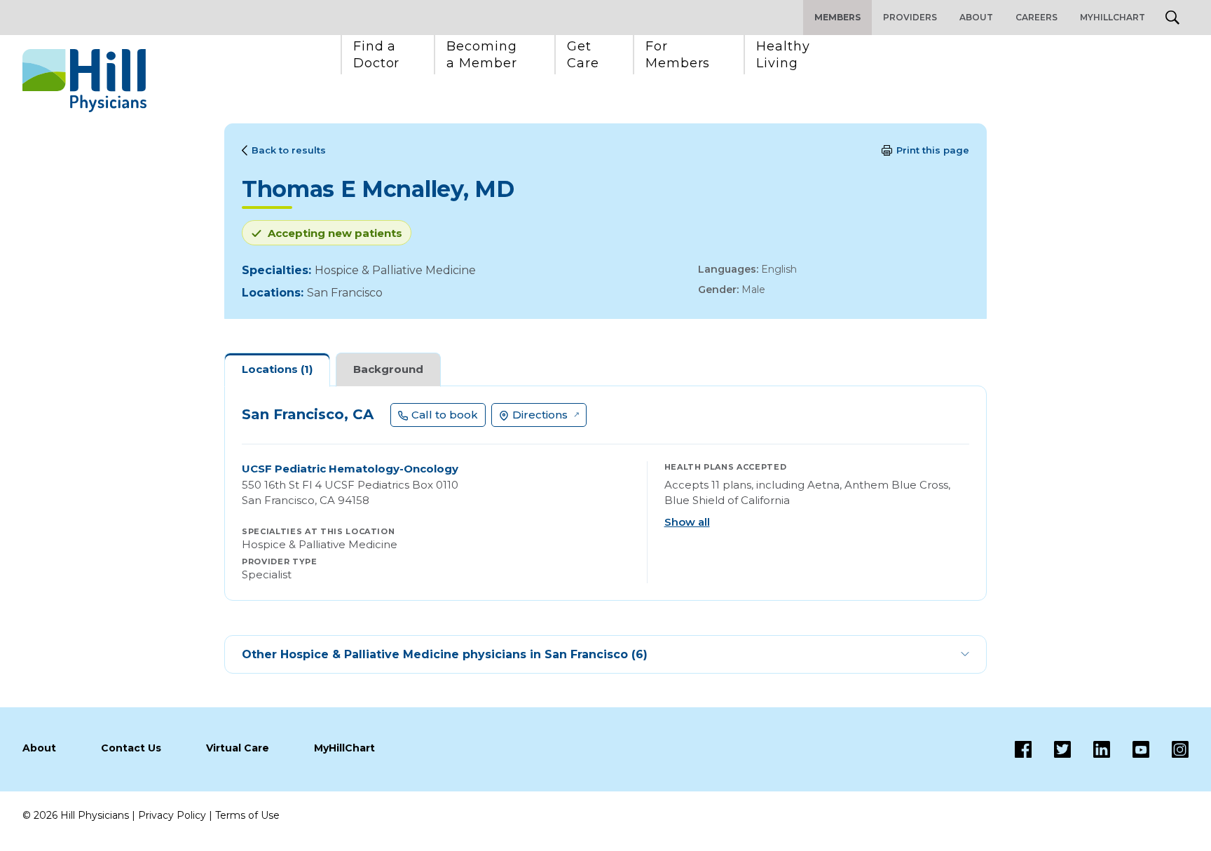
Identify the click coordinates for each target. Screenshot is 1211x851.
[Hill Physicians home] (84, 80)
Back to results (289, 150)
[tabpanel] (605, 493)
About (976, 17)
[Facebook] (1023, 749)
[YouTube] (1129, 749)
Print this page (932, 150)
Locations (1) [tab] (277, 369)
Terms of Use (247, 815)
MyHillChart (1112, 17)
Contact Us (131, 748)
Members (837, 17)
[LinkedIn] (1090, 749)
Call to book (444, 414)
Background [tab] (388, 369)
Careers (1036, 17)
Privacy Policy (172, 815)
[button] (376, 54)
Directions (540, 414)
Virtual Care (237, 748)
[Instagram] (1169, 749)
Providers (910, 17)
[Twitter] (1051, 749)
